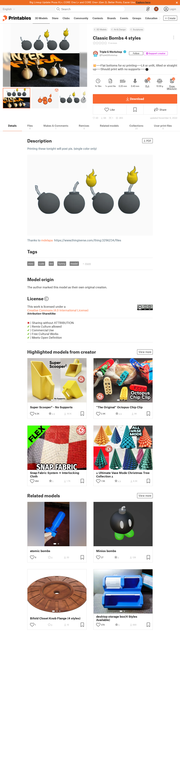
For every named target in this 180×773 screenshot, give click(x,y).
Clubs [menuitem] (66, 18)
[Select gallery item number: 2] (55, 400)
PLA (147, 86)
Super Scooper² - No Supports (51, 407)
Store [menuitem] (55, 18)
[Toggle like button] (32, 414)
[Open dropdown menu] (173, 37)
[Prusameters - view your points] (156, 9)
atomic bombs (40, 551)
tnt (51, 263)
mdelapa (47, 240)
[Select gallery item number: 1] (52, 400)
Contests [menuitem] (97, 18)
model (74, 263)
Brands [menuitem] (111, 18)
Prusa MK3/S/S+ (172, 87)
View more (145, 351)
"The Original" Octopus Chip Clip (119, 407)
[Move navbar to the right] (159, 18)
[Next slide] (84, 98)
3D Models (102, 29)
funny (61, 263)
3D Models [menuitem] (41, 18)
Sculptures (138, 29)
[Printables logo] (17, 18)
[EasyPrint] (148, 9)
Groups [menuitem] (136, 18)
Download (137, 98)
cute (41, 263)
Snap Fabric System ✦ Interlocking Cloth (54, 474)
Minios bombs (106, 551)
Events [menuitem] (124, 18)
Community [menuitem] (81, 18)
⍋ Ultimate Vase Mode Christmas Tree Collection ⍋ (123, 474)
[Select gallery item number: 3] (58, 400)
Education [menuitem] (151, 18)
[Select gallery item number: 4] (61, 400)
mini (30, 263)
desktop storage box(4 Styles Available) (116, 618)
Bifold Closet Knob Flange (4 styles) (55, 618)
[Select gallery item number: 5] (62, 467)
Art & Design (120, 29)
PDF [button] (148, 140)
